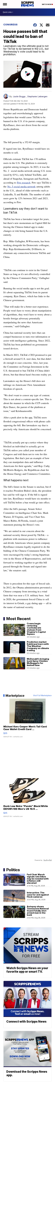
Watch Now (47, 4)
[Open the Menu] (4, 4)
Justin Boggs (19, 96)
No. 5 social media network (21, 186)
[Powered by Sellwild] (47, 860)
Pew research (23, 182)
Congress (10, 24)
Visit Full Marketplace (42, 696)
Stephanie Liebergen (37, 96)
